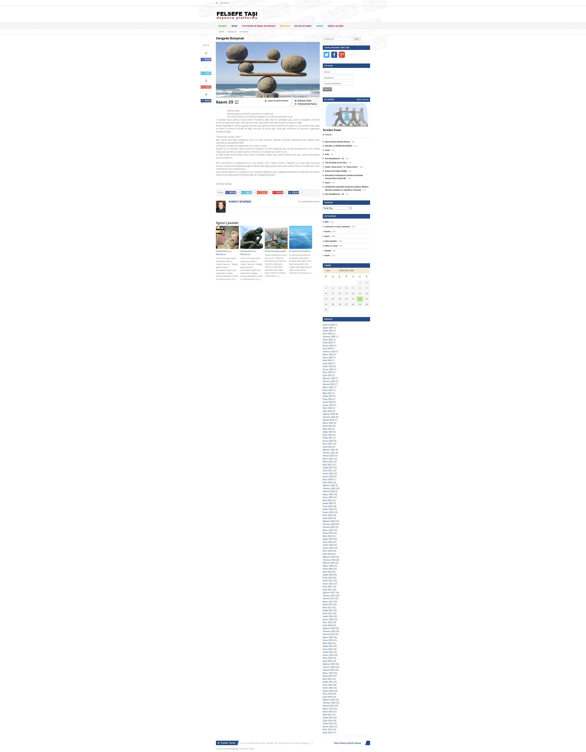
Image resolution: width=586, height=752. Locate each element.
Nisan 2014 (328, 711)
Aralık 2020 (328, 473)
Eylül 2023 (327, 375)
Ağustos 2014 (329, 700)
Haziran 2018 (328, 563)
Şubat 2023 (328, 396)
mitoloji (284, 25)
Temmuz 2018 (329, 560)
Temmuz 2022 (329, 417)
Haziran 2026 (328, 325)
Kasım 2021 (328, 441)
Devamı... (328, 135)
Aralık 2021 (328, 438)
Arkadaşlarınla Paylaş (306, 104)
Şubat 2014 (328, 717)
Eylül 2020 (327, 482)
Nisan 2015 (328, 676)
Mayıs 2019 (328, 530)
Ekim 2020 (327, 479)
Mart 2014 (327, 715)
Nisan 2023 (328, 390)
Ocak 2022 (327, 435)
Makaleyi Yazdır (303, 101)
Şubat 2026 (328, 328)
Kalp (327, 154)
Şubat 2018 (328, 575)
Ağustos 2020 (329, 485)
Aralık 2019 (328, 509)
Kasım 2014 (328, 691)
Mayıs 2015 (328, 673)
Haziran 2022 (328, 420)
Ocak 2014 (327, 720)
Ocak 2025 (327, 342)
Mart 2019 (327, 536)
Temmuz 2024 (329, 351)
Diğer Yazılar (363, 99)
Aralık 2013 (328, 723)
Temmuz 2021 (329, 453)
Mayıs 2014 (328, 709)
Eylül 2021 (327, 447)
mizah (320, 25)
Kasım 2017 (328, 584)
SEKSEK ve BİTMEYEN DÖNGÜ (338, 146)
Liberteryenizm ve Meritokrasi (223, 253)
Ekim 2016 (327, 622)
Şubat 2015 (328, 682)
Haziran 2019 (328, 527)
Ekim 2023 (327, 372)
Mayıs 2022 (328, 423)
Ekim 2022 (327, 408)
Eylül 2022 (327, 411)
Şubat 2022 (328, 432)
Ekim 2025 (327, 334)
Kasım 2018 (328, 548)
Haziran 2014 (328, 706)
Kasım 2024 (328, 345)
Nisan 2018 (328, 569)
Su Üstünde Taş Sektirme (300, 251)
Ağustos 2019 (329, 521)
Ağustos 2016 (329, 628)
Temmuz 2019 (329, 524)
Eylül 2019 (327, 518)
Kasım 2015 (328, 655)
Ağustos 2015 (329, 664)
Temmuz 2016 (329, 631)
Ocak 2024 (327, 363)
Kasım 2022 (328, 405)
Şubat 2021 (328, 467)
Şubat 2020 (328, 503)
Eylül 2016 (327, 625)
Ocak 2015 (327, 685)
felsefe (222, 25)
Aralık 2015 (328, 652)
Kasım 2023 (328, 369)
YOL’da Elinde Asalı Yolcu (336, 163)
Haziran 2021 (328, 456)
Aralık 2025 (328, 331)
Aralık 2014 (328, 688)
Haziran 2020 (328, 491)
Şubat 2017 (328, 610)
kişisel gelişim (335, 25)
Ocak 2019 (327, 542)
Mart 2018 (327, 572)
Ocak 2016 (327, 649)
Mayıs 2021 (328, 459)
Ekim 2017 (327, 586)
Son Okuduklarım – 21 (334, 159)
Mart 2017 (327, 607)
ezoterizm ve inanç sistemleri (258, 25)
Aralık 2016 (328, 616)
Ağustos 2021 (329, 450)
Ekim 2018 (327, 551)
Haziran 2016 (328, 634)
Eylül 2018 (327, 554)
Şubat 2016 (328, 646)
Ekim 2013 (327, 729)
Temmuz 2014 (329, 703)
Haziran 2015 (328, 670)
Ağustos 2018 (329, 557)
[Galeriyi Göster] (346, 105)
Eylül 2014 (327, 697)
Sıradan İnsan (332, 129)
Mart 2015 (327, 679)
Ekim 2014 (327, 694)
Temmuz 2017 (329, 595)
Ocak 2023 (327, 399)
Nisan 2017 (328, 604)
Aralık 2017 (328, 581)
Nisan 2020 (328, 497)
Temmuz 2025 (329, 336)
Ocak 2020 (327, 506)
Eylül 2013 (327, 732)
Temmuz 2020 (329, 488)
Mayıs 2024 (328, 354)
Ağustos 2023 (329, 378)
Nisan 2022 (328, 426)
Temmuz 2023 (329, 381)
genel (327, 236)
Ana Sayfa (224, 3)
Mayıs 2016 (328, 637)
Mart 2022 (327, 429)
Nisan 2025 (328, 340)
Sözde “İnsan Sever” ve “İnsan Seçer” (341, 167)
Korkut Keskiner (239, 201)
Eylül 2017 (327, 590)
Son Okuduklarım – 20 (334, 194)
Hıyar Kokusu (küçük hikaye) (337, 142)
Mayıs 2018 (328, 566)
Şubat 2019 (328, 539)
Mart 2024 (327, 360)
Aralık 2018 (328, 545)
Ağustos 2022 (329, 414)
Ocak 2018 (327, 578)
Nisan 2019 (328, 533)
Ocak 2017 (327, 613)
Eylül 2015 (327, 661)
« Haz (327, 270)
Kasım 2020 (328, 476)
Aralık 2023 (328, 366)
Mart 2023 (327, 393)
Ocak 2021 (327, 470)
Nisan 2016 (328, 640)
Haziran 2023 (328, 384)
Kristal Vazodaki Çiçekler (275, 251)
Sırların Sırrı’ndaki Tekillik (336, 171)
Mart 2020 (327, 500)
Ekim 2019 (327, 515)
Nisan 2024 (328, 357)
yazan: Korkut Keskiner (276, 101)
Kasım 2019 (328, 512)
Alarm (327, 183)
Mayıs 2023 (328, 387)
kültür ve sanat (303, 25)
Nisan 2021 (328, 461)
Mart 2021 (327, 465)
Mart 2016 (327, 643)
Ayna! (327, 150)
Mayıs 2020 (328, 494)
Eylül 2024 (327, 348)
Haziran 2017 (328, 598)
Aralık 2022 (328, 402)
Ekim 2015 (327, 658)
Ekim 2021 (327, 444)
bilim (234, 25)
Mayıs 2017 (328, 601)
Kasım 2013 (328, 726)
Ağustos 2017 (329, 592)
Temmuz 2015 (329, 667)
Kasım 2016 (328, 619)
